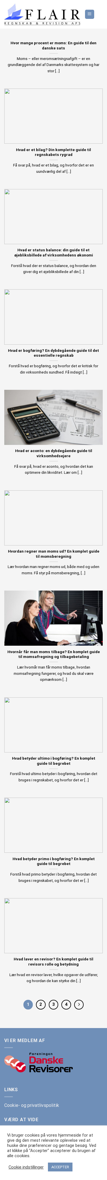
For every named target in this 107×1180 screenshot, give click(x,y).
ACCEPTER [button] (60, 1167)
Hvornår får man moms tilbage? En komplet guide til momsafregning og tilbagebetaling (53, 654)
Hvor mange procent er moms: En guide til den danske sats (53, 45)
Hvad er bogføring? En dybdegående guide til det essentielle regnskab (53, 353)
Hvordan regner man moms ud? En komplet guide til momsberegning (53, 554)
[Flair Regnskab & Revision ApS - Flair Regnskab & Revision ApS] (42, 14)
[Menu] (89, 14)
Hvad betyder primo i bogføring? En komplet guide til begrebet (54, 861)
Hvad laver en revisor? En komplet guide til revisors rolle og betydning (53, 961)
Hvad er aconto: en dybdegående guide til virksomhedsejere (53, 453)
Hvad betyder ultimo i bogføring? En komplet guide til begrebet (53, 761)
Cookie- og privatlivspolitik (31, 1105)
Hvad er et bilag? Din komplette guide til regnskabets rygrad (53, 152)
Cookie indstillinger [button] (26, 1167)
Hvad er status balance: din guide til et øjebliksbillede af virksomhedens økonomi (53, 252)
